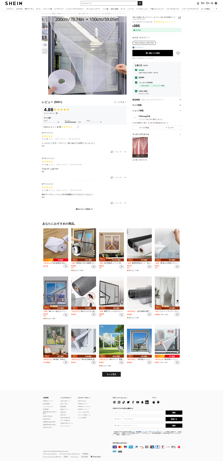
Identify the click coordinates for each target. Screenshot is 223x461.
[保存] (178, 53)
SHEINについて (48, 401)
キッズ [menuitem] (123, 9)
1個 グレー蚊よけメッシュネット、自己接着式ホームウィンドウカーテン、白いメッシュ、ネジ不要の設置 (56, 311)
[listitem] (140, 147)
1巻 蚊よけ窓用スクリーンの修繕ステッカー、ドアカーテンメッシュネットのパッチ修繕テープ (167, 263)
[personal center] (198, 3)
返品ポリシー (64, 409)
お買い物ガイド (65, 401)
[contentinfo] (147, 447)
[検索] (140, 3)
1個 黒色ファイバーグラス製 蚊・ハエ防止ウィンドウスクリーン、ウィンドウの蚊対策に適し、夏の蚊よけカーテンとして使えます (139, 359)
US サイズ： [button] (143, 37)
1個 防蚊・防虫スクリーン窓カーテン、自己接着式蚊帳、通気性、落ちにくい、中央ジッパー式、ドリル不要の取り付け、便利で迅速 (56, 359)
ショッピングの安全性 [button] (146, 82)
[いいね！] (111, 151)
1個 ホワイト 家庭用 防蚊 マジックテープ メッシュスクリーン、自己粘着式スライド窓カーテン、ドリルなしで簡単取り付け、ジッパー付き (111, 359)
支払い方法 (63, 404)
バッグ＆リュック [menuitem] (142, 9)
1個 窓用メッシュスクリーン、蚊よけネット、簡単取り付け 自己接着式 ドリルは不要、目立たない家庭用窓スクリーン (167, 359)
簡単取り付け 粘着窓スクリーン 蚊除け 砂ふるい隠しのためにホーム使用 (84, 263)
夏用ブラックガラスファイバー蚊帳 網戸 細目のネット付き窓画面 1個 (112, 311)
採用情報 (46, 409)
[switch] (77, 127)
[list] (131, 402)
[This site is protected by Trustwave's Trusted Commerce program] (114, 451)
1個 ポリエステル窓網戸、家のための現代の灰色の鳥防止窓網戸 (83, 311)
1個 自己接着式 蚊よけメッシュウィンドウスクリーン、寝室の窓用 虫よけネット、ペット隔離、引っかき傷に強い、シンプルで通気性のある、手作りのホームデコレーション (83, 359)
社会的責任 (46, 404)
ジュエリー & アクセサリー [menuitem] (75, 9)
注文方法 (63, 415)
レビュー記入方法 (83, 412)
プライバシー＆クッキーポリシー (69, 453)
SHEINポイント (83, 404)
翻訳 (43, 146)
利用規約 (139, 432)
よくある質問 (82, 417)
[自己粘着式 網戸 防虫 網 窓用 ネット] (139, 293)
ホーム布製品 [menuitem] (205, 9)
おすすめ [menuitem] (19, 9)
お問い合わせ (82, 401)
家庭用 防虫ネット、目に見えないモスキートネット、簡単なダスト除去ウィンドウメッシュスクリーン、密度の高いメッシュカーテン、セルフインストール (139, 263)
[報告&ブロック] (125, 151)
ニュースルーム (48, 406)
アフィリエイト (65, 426)
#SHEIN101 (47, 419)
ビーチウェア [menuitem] (58, 9)
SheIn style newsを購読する (123, 408)
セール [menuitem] (38, 9)
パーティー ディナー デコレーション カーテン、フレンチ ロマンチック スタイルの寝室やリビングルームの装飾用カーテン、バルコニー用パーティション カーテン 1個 (167, 311)
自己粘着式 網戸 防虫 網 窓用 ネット (139, 311)
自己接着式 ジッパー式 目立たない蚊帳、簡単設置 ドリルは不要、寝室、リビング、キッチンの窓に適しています (112, 263)
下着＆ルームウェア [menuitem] (157, 9)
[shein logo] (13, 3)
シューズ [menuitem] (130, 9)
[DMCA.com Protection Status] (120, 451)
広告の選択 (84, 456)
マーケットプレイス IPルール (52, 456)
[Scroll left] (213, 9)
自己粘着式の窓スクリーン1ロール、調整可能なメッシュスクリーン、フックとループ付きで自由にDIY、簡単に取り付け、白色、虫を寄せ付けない (56, 263)
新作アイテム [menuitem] (29, 9)
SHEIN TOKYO (47, 416)
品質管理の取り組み (49, 424)
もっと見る (111, 374)
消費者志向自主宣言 (49, 422)
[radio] (144, 43)
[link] (203, 3)
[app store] (153, 403)
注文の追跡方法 (65, 417)
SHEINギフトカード (84, 406)
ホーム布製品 (51, 13)
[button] (212, 3)
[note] (55, 259)
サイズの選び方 (65, 420)
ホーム (44, 13)
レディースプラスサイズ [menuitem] (190, 9)
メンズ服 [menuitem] (105, 9)
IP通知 (66, 456)
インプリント (74, 456)
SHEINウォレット (83, 409)
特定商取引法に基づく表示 (50, 412)
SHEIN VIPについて (66, 423)
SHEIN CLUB (47, 427)
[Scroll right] (216, 9)
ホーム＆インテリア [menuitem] (93, 9)
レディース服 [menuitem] (47, 9)
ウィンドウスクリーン (70, 13)
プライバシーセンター (50, 453)
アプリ (154, 398)
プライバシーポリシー (155, 432)
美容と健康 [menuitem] (114, 9)
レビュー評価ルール (84, 415)
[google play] (158, 403)
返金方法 (63, 412)
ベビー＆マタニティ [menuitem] (173, 9)
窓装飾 (59, 13)
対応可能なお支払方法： (120, 443)
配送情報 (63, 406)
